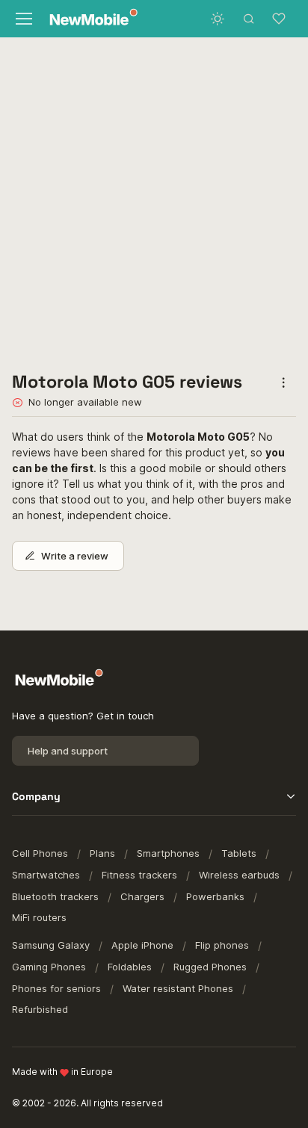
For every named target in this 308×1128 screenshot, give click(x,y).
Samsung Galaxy (51, 945)
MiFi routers (39, 917)
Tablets (238, 853)
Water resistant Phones (178, 988)
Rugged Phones (210, 967)
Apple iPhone (142, 945)
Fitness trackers (139, 875)
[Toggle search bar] (249, 18)
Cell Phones (40, 853)
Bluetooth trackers (55, 896)
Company (36, 796)
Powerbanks (215, 896)
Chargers (142, 896)
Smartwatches (46, 875)
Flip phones (222, 945)
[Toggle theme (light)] (217, 18)
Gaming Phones (49, 967)
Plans (102, 853)
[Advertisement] (154, 199)
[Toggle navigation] (23, 18)
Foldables (130, 967)
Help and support (68, 751)
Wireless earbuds (239, 875)
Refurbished (40, 1009)
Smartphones (168, 853)
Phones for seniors (56, 988)
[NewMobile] (90, 19)
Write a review (74, 556)
